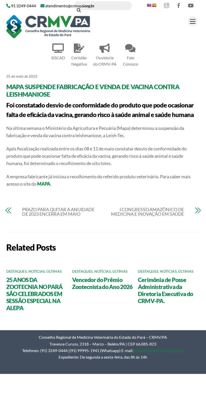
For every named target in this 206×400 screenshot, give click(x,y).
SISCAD (58, 57)
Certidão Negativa (79, 60)
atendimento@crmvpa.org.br (159, 350)
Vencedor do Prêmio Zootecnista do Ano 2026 (102, 283)
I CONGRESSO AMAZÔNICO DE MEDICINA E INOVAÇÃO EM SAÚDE (147, 211)
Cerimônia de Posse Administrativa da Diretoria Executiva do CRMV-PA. (165, 290)
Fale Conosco (130, 60)
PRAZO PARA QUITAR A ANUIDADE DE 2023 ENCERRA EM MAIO (58, 211)
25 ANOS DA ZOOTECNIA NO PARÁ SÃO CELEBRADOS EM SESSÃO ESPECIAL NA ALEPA (34, 293)
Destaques (16, 271)
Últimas (54, 271)
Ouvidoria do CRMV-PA (105, 60)
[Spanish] (154, 5)
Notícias (36, 271)
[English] (149, 5)
